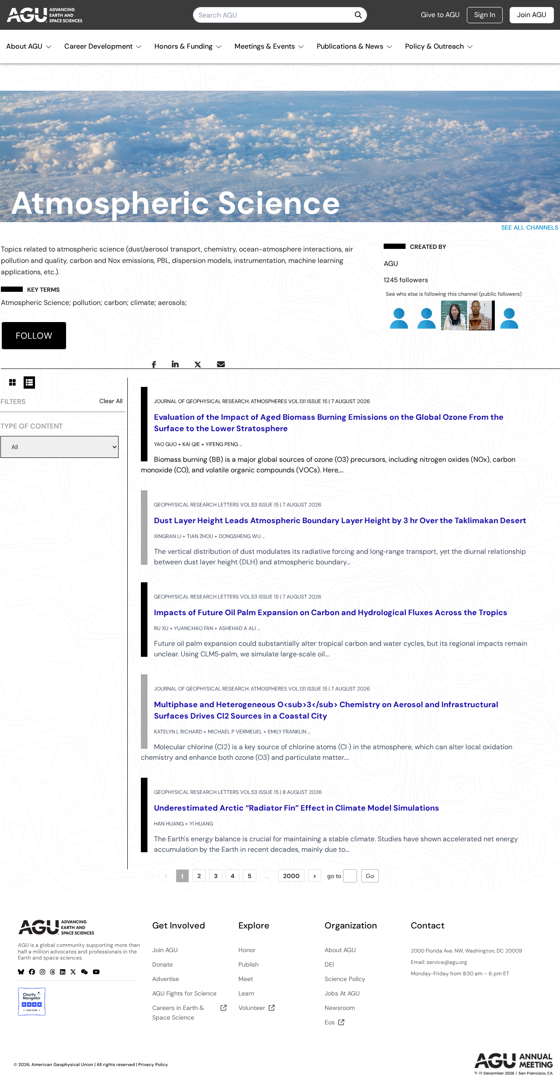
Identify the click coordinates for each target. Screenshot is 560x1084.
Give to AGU (440, 15)
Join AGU (531, 14)
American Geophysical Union (62, 1064)
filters (13, 401)
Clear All (110, 401)
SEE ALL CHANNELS (529, 227)
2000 (291, 876)
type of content (31, 426)
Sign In (484, 14)
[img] (358, 14)
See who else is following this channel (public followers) (454, 294)
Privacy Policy (153, 1064)
